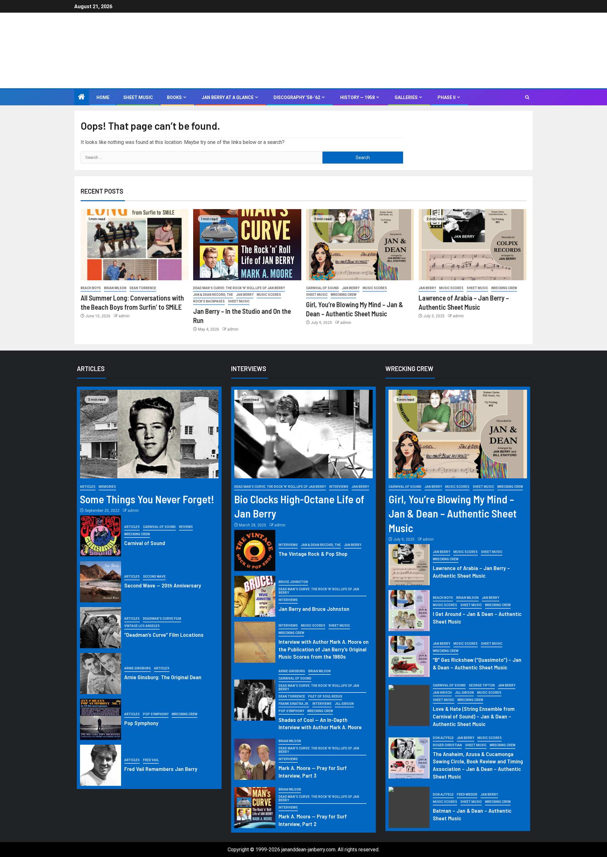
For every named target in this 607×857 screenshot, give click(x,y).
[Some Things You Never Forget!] (149, 434)
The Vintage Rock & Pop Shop (313, 553)
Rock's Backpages (209, 301)
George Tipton (482, 685)
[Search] (527, 97)
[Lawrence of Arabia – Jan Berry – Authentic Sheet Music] (472, 244)
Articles (87, 486)
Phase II (447, 97)
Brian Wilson (115, 288)
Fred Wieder (467, 794)
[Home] (81, 97)
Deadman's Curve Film (162, 618)
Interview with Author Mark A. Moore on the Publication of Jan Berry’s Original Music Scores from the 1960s (324, 649)
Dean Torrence (143, 288)
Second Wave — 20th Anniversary (162, 585)
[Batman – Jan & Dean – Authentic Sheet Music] (409, 807)
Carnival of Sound (322, 288)
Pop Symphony (156, 714)
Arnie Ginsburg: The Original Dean (162, 677)
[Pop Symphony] (100, 719)
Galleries (406, 97)
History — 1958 (357, 97)
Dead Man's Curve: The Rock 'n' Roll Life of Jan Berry (239, 288)
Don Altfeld (443, 738)
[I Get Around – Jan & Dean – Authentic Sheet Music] (409, 610)
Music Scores (269, 294)
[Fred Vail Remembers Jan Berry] (100, 765)
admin (124, 316)
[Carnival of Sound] (100, 535)
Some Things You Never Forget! (147, 499)
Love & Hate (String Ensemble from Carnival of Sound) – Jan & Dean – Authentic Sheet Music (474, 716)
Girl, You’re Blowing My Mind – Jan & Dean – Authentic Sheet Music (453, 513)
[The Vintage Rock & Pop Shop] (254, 550)
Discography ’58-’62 (296, 97)
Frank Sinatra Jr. (294, 703)
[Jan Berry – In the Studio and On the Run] (247, 244)
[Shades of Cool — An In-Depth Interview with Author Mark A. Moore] (254, 700)
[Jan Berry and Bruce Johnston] (254, 596)
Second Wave (154, 576)
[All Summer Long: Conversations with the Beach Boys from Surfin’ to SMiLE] (134, 244)
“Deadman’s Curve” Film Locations (164, 634)
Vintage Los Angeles (142, 626)
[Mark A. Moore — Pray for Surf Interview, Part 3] (254, 759)
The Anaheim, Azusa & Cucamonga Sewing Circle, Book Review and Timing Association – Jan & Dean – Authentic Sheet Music (478, 765)
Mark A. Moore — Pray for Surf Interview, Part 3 (313, 771)
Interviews (338, 486)
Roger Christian (447, 745)
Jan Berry (245, 294)
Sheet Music (138, 97)
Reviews (186, 527)
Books (174, 97)
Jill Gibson (344, 703)
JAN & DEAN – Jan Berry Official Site (224, 46)
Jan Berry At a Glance (228, 97)
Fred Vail (151, 760)
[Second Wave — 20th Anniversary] (100, 581)
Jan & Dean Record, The (213, 294)
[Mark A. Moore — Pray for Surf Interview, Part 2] (254, 807)
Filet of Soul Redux (325, 696)
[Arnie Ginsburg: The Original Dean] (100, 673)
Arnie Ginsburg (137, 668)
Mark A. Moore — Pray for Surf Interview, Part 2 (313, 820)
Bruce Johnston (293, 582)
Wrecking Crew (343, 294)
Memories (107, 486)
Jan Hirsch (442, 692)
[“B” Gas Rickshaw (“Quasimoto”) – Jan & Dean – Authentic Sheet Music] (409, 656)
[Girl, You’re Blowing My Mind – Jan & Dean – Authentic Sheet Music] (360, 244)
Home (102, 97)
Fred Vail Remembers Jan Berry (160, 768)
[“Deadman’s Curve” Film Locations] (100, 627)
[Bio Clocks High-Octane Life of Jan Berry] (303, 434)
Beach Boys (91, 288)
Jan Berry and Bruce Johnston (314, 608)
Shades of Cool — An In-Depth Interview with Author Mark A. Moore (320, 723)
